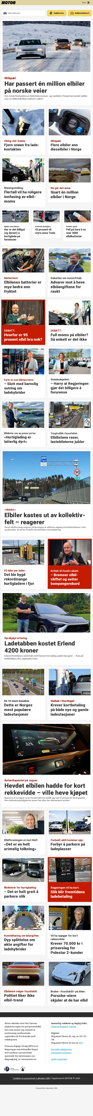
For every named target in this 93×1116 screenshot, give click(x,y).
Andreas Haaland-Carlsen (63, 1026)
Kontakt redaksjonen (61, 1049)
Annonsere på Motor (61, 1052)
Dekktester (59, 13)
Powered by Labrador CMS (46, 1088)
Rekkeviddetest (82, 13)
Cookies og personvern (24, 1078)
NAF (81, 1043)
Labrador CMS (43, 1078)
